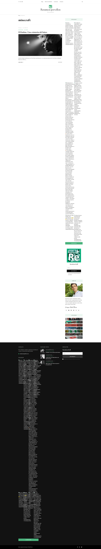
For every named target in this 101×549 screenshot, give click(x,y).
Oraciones (56, 1)
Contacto (61, 1)
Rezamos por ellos (50, 10)
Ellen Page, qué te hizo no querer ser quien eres (52, 364)
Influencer (20, 29)
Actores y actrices (49, 362)
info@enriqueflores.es (24, 353)
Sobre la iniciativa (48, 1)
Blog (42, 1)
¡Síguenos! (74, 243)
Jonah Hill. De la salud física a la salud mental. (52, 358)
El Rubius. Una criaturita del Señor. (32, 32)
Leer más (20, 62)
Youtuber (26, 29)
